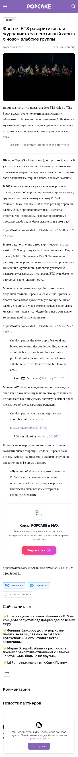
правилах (35, 738)
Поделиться (17, 585)
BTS (7, 673)
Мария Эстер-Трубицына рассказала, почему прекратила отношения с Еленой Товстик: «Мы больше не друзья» (36, 652)
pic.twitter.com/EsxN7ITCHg (28, 427)
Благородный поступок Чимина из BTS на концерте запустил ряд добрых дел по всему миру (39, 620)
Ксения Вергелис (64, 47)
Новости (10, 20)
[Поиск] (73, 6)
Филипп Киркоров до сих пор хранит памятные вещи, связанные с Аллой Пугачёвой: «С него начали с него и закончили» (34, 636)
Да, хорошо (39, 746)
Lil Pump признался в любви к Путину (37, 662)
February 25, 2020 (53, 378)
